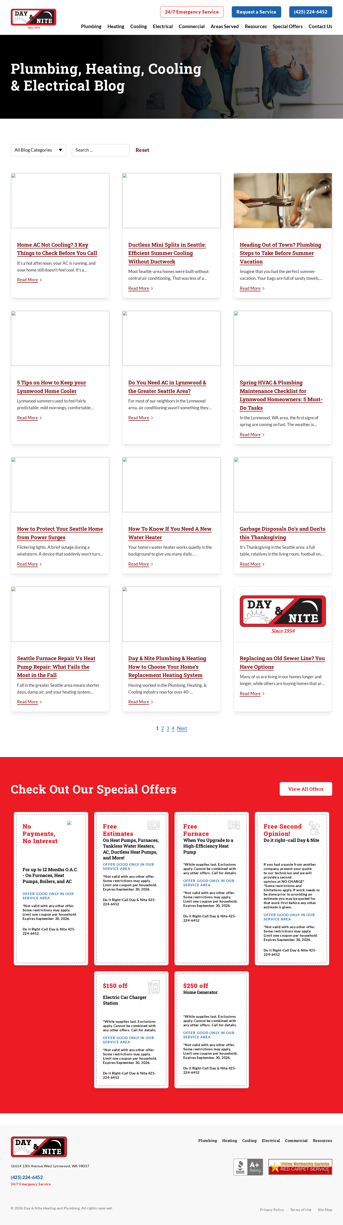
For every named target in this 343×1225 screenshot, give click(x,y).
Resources (256, 26)
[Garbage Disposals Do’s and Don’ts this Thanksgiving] (283, 484)
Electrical (163, 26)
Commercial (192, 26)
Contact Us (320, 26)
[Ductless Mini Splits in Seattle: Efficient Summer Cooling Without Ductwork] (171, 200)
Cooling (138, 26)
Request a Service (256, 12)
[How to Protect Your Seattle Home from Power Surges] (60, 484)
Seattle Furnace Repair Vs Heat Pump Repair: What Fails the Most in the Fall (56, 666)
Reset (142, 150)
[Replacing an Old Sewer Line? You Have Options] (283, 614)
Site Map (325, 1209)
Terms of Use (301, 1209)
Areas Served (225, 26)
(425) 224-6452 (310, 12)
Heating (115, 26)
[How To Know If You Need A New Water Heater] (171, 484)
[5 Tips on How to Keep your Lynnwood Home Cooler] (60, 338)
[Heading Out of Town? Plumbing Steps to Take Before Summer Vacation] (283, 200)
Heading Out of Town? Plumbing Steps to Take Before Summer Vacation (280, 253)
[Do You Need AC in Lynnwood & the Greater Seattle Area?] (171, 338)
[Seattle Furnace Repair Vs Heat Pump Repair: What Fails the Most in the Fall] (60, 614)
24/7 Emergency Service (192, 12)
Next (182, 728)
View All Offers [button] (306, 789)
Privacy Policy (272, 1209)
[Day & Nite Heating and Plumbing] (33, 19)
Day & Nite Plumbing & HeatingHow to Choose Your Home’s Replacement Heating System (167, 666)
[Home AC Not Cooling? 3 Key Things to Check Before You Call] (60, 200)
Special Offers (288, 26)
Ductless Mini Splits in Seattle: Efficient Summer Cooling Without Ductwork (167, 253)
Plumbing (91, 26)
